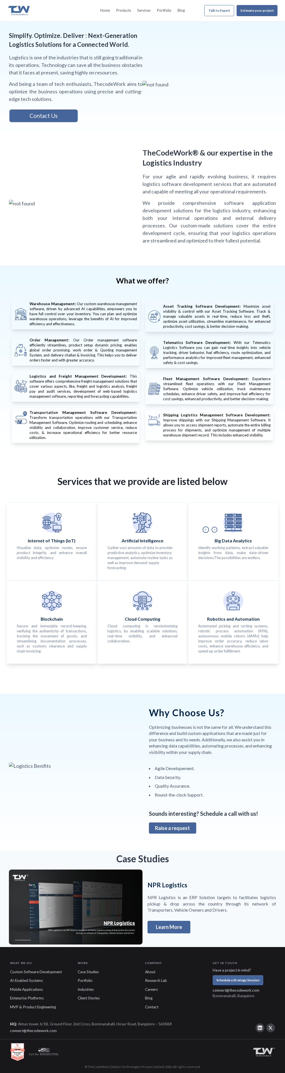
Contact (151, 1007)
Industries (86, 989)
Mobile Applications (26, 989)
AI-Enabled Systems (26, 980)
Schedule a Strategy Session (237, 980)
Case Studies (88, 972)
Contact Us (44, 115)
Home (105, 10)
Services (144, 10)
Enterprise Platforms (27, 998)
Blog (181, 10)
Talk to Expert (219, 10)
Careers (151, 989)
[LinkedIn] (259, 1027)
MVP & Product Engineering (33, 1007)
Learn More (169, 927)
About (150, 972)
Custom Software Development (36, 972)
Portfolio (164, 10)
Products (123, 10)
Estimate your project (257, 10)
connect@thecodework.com (236, 990)
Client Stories (89, 998)
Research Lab (156, 980)
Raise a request (172, 828)
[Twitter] (270, 1027)
